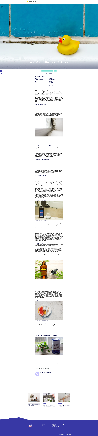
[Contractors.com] (31, 2)
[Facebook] (65, 424)
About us (43, 425)
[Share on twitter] (1, 73)
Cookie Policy (54, 425)
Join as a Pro (43, 424)
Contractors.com (62, 434)
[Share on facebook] (1, 71)
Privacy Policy (54, 424)
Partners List (54, 432)
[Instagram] (68, 424)
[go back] (2, 7)
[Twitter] (63, 424)
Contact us (43, 426)
